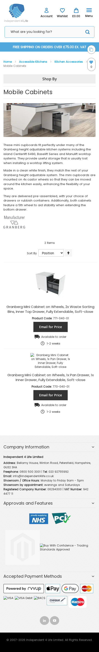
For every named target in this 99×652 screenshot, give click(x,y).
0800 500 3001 (30, 472)
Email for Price (50, 327)
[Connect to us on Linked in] (45, 619)
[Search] (87, 32)
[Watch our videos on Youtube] (54, 619)
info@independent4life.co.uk (33, 476)
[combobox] (49, 32)
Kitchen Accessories (69, 62)
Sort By (32, 253)
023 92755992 (59, 472)
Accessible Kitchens (33, 62)
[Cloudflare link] (22, 530)
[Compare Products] (91, 49)
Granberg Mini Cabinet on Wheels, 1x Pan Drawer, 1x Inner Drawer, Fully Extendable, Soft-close (50, 377)
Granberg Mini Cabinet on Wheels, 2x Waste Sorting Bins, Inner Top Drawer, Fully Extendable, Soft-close (50, 309)
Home (8, 62)
